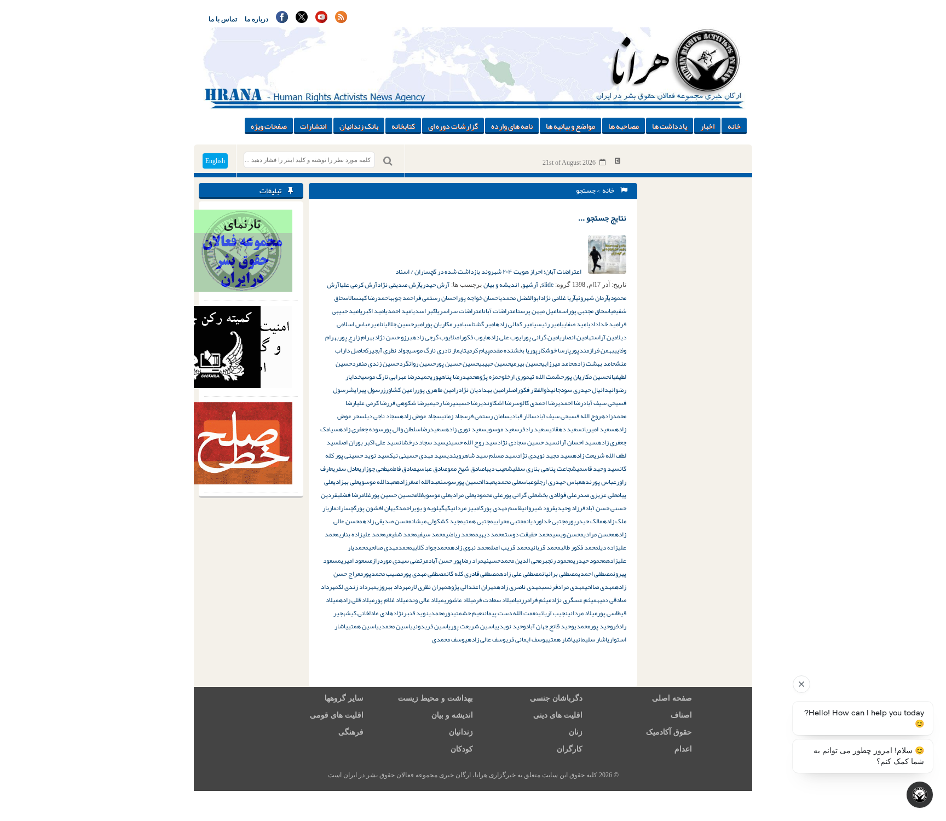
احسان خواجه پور (479, 297)
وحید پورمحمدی (593, 626)
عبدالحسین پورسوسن (467, 481)
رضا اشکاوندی (498, 402)
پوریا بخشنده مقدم (514, 350)
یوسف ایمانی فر (528, 639)
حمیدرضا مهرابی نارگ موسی (395, 376)
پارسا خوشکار (554, 350)
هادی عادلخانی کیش (369, 613)
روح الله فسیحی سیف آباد (568, 416)
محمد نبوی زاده (471, 547)
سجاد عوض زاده (420, 416)
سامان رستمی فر (489, 416)
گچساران (346, 507)
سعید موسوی (503, 429)
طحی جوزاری (373, 468)
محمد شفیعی (401, 534)
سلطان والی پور (401, 429)
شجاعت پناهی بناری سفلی (544, 468)
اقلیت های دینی (557, 715)
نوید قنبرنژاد (411, 613)
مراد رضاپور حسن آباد (455, 560)
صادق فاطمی (402, 468)
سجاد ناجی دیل (382, 416)
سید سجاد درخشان (422, 442)
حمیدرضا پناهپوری (453, 376)
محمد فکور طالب (579, 547)
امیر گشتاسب (479, 324)
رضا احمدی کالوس (536, 402)
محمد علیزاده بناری (362, 534)
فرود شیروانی (538, 507)
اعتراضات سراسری (460, 310)
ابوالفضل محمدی (520, 297)
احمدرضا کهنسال (369, 297)
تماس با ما (223, 19)
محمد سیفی (431, 534)
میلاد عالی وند (426, 599)
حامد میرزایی (557, 363)
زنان (575, 732)
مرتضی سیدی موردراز (400, 560)
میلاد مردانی (582, 613)
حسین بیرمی (526, 363)
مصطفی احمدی (595, 573)
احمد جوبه (402, 297)
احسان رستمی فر (436, 297)
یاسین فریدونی (432, 626)
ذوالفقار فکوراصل (530, 389)
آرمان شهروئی (591, 297)
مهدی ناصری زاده (519, 586)
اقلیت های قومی (337, 715)
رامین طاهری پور (437, 389)
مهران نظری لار (429, 586)
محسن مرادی (599, 534)
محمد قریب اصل (510, 547)
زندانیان (461, 732)
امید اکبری (372, 310)
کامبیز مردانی (467, 507)
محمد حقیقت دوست (528, 534)
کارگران (569, 749)
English (215, 161)
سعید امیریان (598, 429)
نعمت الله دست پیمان (511, 613)
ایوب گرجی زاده (431, 337)
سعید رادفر (534, 429)
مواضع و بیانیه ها (570, 126)
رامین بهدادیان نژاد (483, 389)
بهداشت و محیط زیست (435, 698)
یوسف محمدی (450, 639)
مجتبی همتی (478, 521)
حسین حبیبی (495, 363)
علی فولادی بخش (557, 494)
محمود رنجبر (557, 560)
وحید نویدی (511, 626)
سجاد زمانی (454, 416)
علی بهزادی (346, 481)
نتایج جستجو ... (602, 218)
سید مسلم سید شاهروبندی (482, 455)
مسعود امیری (356, 560)
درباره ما (256, 19)
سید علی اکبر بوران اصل (369, 442)
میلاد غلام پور (391, 599)
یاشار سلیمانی (592, 639)
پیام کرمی (478, 350)
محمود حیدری (589, 560)
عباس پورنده (598, 481)
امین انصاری (574, 337)
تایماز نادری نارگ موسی (437, 350)
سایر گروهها (344, 698)
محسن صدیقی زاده (387, 521)
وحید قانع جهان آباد (550, 626)
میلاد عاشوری (460, 599)
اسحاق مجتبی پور (589, 310)
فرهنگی (351, 732)
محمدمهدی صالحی (390, 547)
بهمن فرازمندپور (592, 350)
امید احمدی (399, 310)
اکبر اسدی (425, 310)
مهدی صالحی (600, 586)
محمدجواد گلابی (431, 547)
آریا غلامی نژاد (557, 297)
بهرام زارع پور (356, 337)
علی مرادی (462, 494)
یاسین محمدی (396, 626)
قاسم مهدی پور (502, 507)
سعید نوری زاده (466, 429)
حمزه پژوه (488, 376)
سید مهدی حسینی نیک (418, 455)
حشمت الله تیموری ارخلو (532, 376)
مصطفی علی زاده (520, 573)
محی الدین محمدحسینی (512, 560)
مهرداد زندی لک (357, 586)
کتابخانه (403, 126)
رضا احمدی (570, 402)
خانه (734, 126)
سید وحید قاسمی (598, 468)
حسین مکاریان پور (586, 376)
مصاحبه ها (623, 126)
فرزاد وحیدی (570, 507)
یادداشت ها (669, 126)
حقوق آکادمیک (669, 732)
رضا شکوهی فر (408, 402)
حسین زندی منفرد (375, 363)
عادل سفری (346, 468)
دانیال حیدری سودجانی (580, 389)
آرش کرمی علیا (358, 284)
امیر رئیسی (547, 324)
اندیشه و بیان (501, 284)
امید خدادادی (604, 324)
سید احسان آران (577, 442)
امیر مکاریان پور (444, 324)
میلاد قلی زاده (356, 599)
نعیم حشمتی (468, 613)
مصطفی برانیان (560, 573)
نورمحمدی (441, 613)
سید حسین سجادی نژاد (527, 442)
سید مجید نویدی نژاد (545, 455)
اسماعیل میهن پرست (542, 310)
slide (547, 284)
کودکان (462, 749)
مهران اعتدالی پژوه (472, 586)
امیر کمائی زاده (514, 324)
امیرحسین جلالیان (402, 324)
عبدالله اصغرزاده (418, 481)
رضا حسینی (467, 402)
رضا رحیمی (440, 402)
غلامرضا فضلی (354, 494)
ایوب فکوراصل (469, 337)
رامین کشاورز (400, 389)
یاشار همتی (561, 639)
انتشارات (313, 126)
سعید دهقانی (565, 429)
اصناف (681, 715)
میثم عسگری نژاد (574, 599)
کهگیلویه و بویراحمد (425, 507)
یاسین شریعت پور (474, 626)
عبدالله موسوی (377, 481)
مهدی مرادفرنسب (563, 586)
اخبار (707, 126)
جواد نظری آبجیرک (387, 350)
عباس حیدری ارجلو (557, 481)
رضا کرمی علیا (372, 402)
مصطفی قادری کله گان (473, 573)
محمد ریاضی (460, 534)
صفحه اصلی (672, 698)
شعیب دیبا (498, 468)
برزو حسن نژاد (393, 337)
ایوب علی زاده (505, 337)
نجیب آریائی (553, 613)
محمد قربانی (545, 547)
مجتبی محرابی (510, 521)
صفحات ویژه (269, 126)
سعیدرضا (432, 429)
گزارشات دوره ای (453, 126)
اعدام (683, 749)
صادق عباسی (432, 468)
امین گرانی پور (541, 337)
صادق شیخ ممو (465, 468)
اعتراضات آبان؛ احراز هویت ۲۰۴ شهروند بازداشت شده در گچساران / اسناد (488, 271)
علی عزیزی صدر (597, 494)
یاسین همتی (363, 626)
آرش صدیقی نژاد (398, 284)
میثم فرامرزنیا (533, 599)
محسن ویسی (568, 534)
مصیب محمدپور (383, 573)
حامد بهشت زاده (594, 363)
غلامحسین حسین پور (397, 494)
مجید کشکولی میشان (437, 521)
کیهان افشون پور (377, 507)
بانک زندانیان (358, 126)
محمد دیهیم (490, 534)
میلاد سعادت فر (495, 599)
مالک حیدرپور (585, 521)
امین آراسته (603, 337)
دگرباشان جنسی (556, 698)
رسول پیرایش (366, 389)
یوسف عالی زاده (488, 639)
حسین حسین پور (457, 363)
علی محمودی (488, 494)
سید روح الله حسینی (471, 442)
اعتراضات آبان (500, 310)
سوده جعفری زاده (361, 429)
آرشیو (530, 284)
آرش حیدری (434, 284)
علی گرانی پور (520, 494)
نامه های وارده (512, 126)
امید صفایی (574, 324)
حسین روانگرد (417, 363)
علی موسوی (437, 494)
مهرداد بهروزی (394, 586)
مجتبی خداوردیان (547, 521)
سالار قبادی (523, 416)
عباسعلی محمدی (514, 481)
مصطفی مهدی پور (425, 573)
